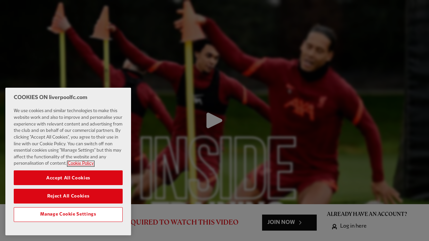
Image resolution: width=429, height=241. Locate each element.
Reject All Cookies (68, 196)
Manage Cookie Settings (68, 214)
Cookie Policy (81, 163)
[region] (68, 161)
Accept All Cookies (68, 177)
